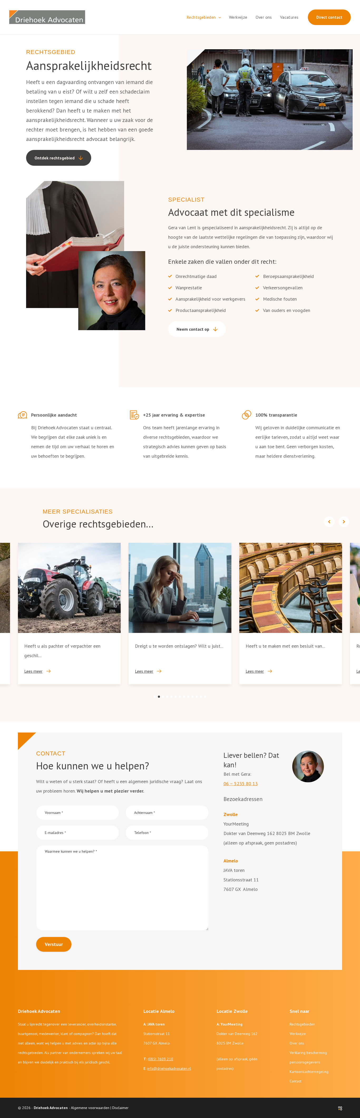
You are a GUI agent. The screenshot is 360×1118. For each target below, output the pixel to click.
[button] (218, 17)
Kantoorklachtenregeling (309, 1071)
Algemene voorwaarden (90, 1107)
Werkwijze (298, 1033)
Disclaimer (120, 1107)
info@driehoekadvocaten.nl (169, 1068)
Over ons (297, 1043)
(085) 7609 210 (160, 1059)
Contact (295, 1081)
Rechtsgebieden (302, 1024)
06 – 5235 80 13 (240, 783)
